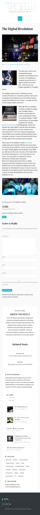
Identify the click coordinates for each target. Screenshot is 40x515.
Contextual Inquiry (10, 463)
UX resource (20, 476)
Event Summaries (10, 466)
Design (17, 463)
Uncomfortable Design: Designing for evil (20, 356)
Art (10, 64)
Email (3, 265)
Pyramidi (27, 143)
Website (4, 273)
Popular (12, 397)
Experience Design (20, 466)
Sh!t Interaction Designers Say (16, 447)
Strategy (16, 472)
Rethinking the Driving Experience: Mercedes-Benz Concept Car (22, 438)
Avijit (5, 206)
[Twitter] (3, 504)
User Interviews (9, 476)
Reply (4, 216)
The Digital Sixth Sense (20, 407)
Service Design (9, 472)
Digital (14, 64)
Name (3, 257)
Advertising (8, 459)
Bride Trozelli (20, 314)
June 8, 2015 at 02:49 (8, 209)
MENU (20, 18)
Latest (10, 395)
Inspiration (20, 64)
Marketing (15, 469)
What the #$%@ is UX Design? (15, 428)
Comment (5, 236)
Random (11, 400)
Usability (22, 472)
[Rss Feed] (6, 504)
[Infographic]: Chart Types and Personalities (20, 364)
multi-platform (22, 469)
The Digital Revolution (17, 29)
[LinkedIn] (10, 504)
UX (15, 476)
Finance (27, 466)
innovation (8, 469)
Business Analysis (23, 459)
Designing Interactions (9, 125)
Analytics (15, 459)
